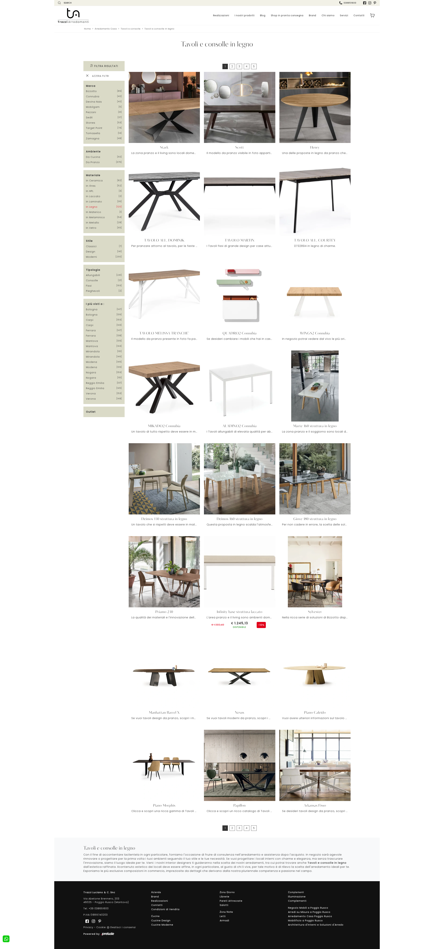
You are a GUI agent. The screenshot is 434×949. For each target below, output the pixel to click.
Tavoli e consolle (131, 28)
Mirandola (93, 351)
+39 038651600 (99, 908)
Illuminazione (297, 896)
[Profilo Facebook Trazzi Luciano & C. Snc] (364, 3)
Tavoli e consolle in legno (159, 28)
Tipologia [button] (93, 270)
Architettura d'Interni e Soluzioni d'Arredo (315, 924)
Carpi (89, 320)
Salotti (224, 905)
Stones (90, 122)
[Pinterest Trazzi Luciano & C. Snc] (375, 3)
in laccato (93, 196)
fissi (89, 285)
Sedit (89, 117)
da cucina (93, 157)
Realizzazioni (221, 15)
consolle (92, 280)
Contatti (358, 15)
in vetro (91, 228)
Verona (91, 393)
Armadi (224, 920)
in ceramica (94, 180)
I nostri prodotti (245, 15)
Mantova (92, 341)
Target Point (94, 128)
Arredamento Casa (106, 28)
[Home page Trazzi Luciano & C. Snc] (94, 15)
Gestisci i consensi (123, 927)
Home (87, 28)
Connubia (92, 96)
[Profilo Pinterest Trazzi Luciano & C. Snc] (98, 921)
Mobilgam (93, 107)
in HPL (90, 191)
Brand (312, 15)
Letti (223, 916)
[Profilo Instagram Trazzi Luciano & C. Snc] (370, 3)
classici (91, 246)
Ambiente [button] (93, 151)
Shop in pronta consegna (287, 15)
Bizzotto (91, 91)
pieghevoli (93, 291)
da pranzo (93, 162)
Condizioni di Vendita (165, 909)
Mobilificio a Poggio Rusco (305, 920)
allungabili (93, 275)
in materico (93, 212)
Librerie (224, 896)
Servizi (344, 15)
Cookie (101, 927)
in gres (91, 186)
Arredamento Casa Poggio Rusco (310, 916)
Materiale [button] (93, 175)
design (90, 251)
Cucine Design (161, 920)
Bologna (91, 309)
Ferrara (91, 330)
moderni (91, 257)
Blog (262, 15)
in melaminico (95, 217)
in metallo (92, 222)
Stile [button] (89, 241)
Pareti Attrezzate (231, 901)
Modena (91, 362)
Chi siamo (328, 15)
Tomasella (93, 133)
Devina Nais (94, 101)
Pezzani (91, 112)
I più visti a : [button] (95, 304)
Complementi (297, 901)
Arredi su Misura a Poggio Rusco (309, 912)
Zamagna (92, 138)
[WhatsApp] (6, 938)
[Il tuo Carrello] (372, 15)
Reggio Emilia (95, 383)
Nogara (91, 372)
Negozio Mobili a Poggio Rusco (308, 907)
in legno (91, 207)
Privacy (88, 927)
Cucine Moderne (162, 924)
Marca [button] (90, 86)
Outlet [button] (91, 412)
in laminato (94, 201)
